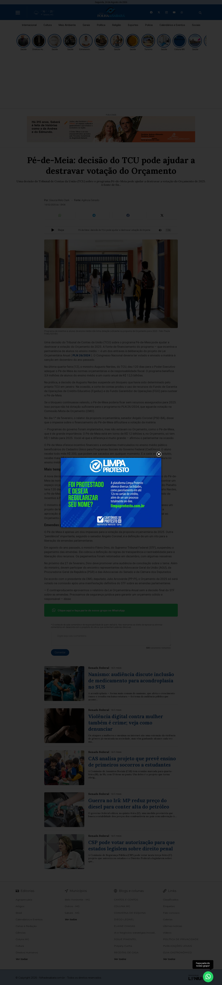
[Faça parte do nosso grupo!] (208, 976)
